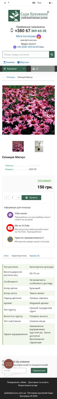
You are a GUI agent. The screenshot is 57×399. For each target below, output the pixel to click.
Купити (33, 197)
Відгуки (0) (35, 256)
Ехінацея (11, 77)
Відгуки (24, 62)
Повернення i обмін (16, 382)
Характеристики (19, 256)
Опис (6, 256)
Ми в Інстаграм (26, 36)
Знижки (10, 62)
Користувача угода (27, 385)
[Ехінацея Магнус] (28, 110)
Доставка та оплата (38, 382)
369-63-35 (30, 31)
